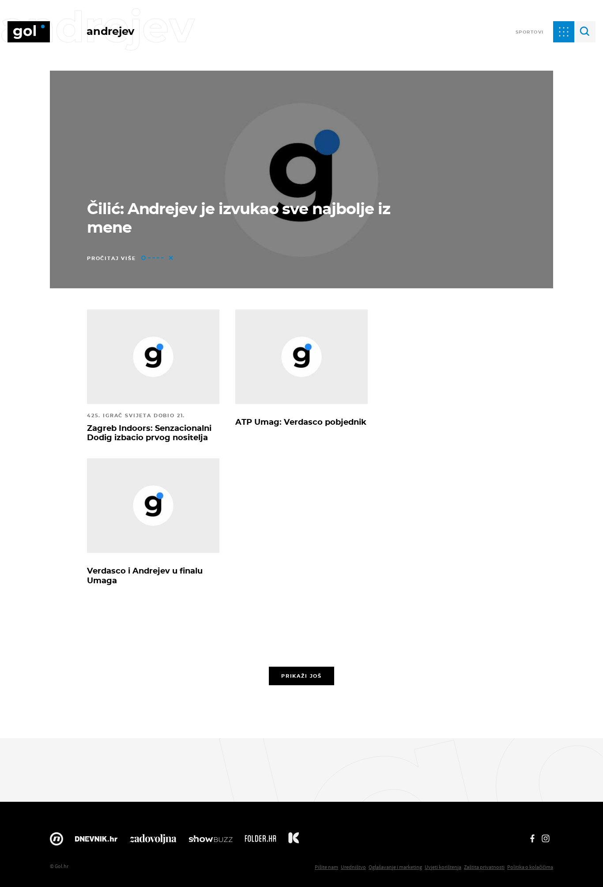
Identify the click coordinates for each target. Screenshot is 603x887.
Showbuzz (210, 841)
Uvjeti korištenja (443, 867)
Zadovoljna (153, 841)
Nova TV (56, 841)
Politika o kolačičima (530, 867)
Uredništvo (353, 867)
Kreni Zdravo (293, 841)
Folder (260, 841)
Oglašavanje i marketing (395, 867)
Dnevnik (96, 841)
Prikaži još (301, 676)
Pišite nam (326, 867)
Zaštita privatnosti (484, 867)
